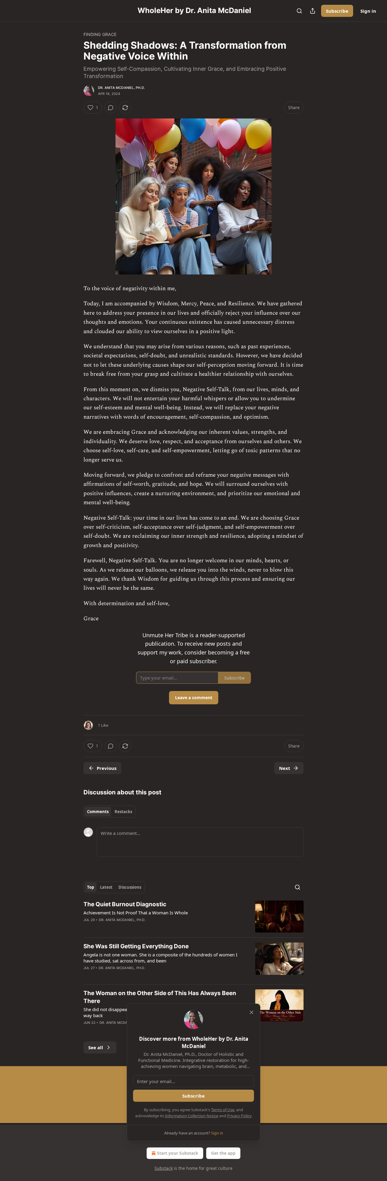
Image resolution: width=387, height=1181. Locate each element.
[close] (251, 1012)
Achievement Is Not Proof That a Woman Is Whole (135, 913)
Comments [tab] (98, 811)
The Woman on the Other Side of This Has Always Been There (159, 997)
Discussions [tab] (130, 887)
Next (284, 768)
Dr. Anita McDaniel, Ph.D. (121, 88)
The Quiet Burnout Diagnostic (124, 904)
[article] (193, 916)
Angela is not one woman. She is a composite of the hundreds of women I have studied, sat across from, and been (160, 958)
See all (95, 1047)
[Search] (299, 11)
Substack (163, 1168)
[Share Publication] (313, 11)
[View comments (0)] (111, 108)
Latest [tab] (106, 887)
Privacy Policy (239, 1115)
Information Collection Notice (191, 1115)
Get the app (223, 1153)
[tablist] (109, 812)
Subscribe (337, 11)
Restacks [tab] (123, 811)
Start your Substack (177, 1153)
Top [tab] (90, 887)
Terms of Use (222, 1109)
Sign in (368, 11)
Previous (106, 768)
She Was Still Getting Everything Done (136, 946)
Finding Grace (100, 34)
